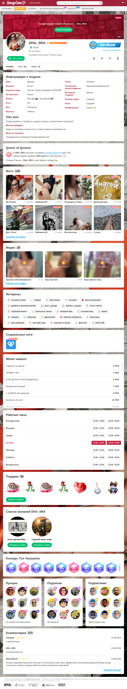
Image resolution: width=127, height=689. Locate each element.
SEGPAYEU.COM (67, 679)
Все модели (7, 9)
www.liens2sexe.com (33, 679)
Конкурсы (71, 9)
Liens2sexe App (87, 9)
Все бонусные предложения (52, 9)
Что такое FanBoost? (112, 50)
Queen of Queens (53, 153)
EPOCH (58, 679)
